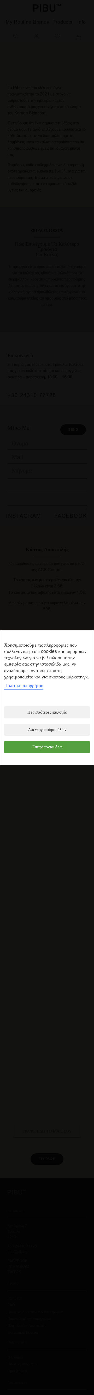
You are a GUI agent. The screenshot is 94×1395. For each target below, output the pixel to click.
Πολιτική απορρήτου (23, 685)
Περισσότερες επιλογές (47, 712)
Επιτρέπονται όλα (47, 747)
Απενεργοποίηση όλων (47, 730)
